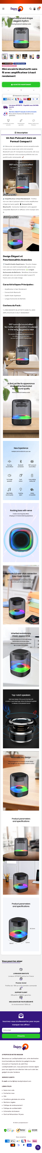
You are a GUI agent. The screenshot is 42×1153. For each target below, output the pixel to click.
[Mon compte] (34, 9)
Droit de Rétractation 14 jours (14, 1114)
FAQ (5, 1096)
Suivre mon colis (9, 1090)
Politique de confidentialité (12, 1108)
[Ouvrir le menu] (3, 9)
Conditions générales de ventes (14, 1099)
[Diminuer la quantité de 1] (8, 90)
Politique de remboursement (13, 1105)
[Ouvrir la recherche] (30, 9)
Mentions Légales (9, 1102)
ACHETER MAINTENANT (22, 84)
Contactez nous (9, 1093)
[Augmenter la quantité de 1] (33, 90)
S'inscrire (21, 1036)
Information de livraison (12, 1111)
